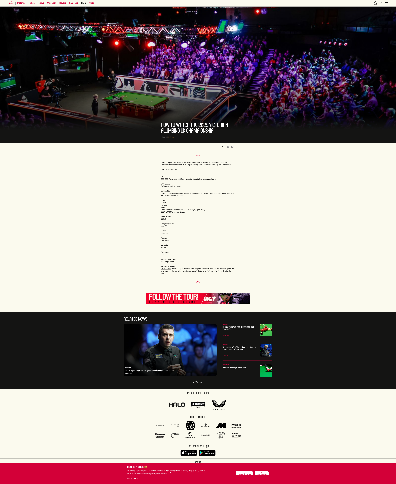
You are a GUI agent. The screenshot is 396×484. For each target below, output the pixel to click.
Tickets (32, 3)
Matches (21, 3)
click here (213, 179)
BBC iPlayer (169, 179)
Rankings (73, 3)
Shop (91, 3)
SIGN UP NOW (166, 269)
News (41, 3)
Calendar (51, 3)
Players (62, 3)
